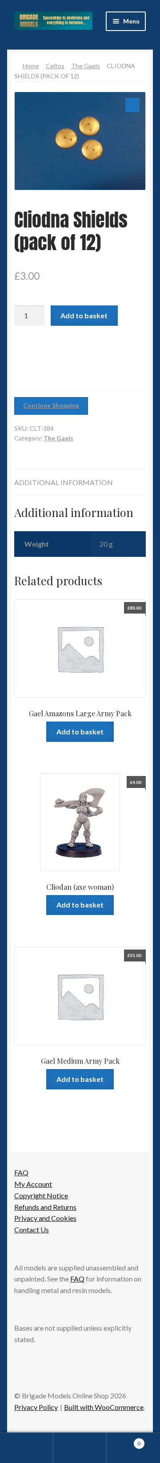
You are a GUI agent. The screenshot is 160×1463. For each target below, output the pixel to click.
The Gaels (85, 65)
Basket (123, 1440)
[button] (132, 105)
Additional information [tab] (63, 482)
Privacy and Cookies (45, 1218)
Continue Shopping (51, 405)
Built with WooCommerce (104, 1407)
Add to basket (84, 315)
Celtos (55, 65)
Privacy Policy (36, 1407)
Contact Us (31, 1229)
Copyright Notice (41, 1195)
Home (31, 65)
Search (80, 1448)
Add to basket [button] (80, 731)
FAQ (21, 1172)
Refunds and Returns (45, 1207)
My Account (33, 1184)
